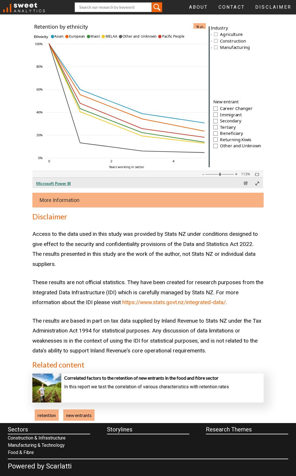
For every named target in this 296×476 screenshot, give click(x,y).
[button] (157, 7)
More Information (59, 200)
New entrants (79, 415)
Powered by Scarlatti (40, 466)
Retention (47, 415)
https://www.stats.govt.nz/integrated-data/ (174, 302)
